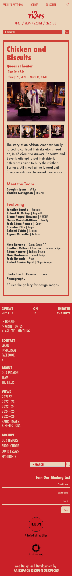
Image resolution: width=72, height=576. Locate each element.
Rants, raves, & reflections (11, 423)
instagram (9, 350)
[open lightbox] (36, 100)
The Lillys (8, 382)
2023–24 (8, 406)
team (5, 377)
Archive (38, 23)
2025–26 (8, 416)
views (28, 23)
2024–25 (8, 411)
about (18, 23)
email (5, 345)
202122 (7, 396)
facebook (8, 355)
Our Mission (10, 372)
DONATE (34, 4)
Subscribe (51, 4)
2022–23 (8, 401)
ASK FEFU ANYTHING (13, 4)
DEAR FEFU (51, 23)
